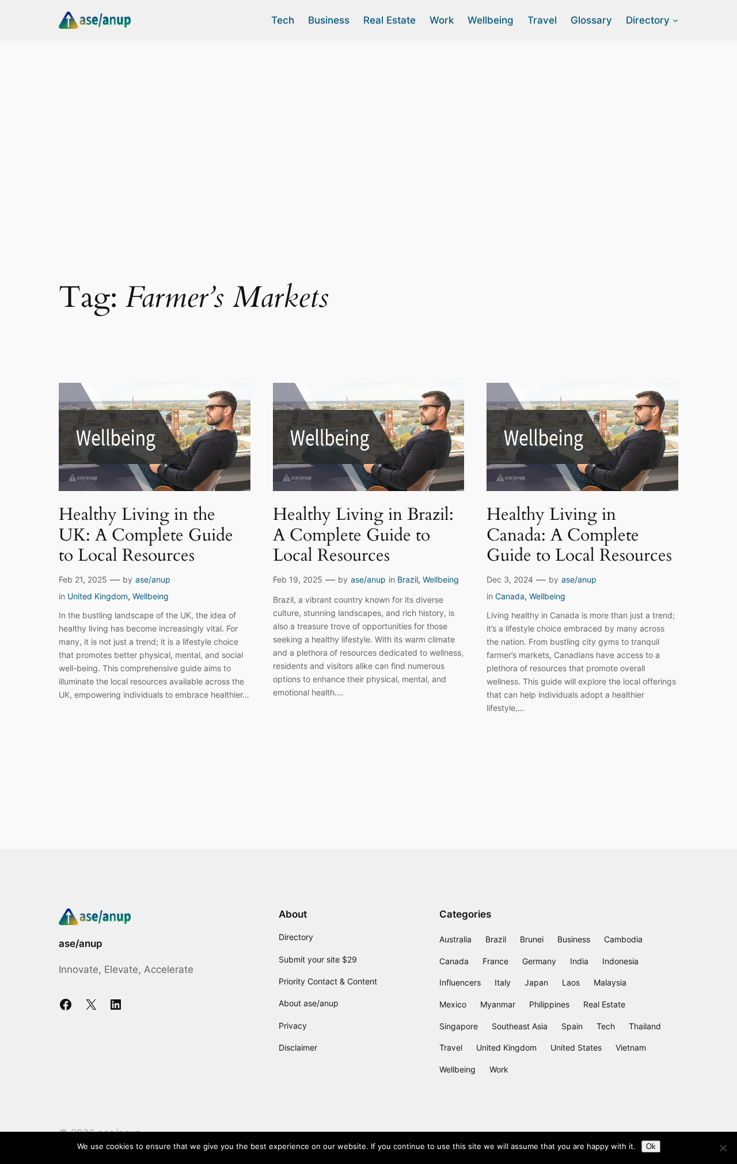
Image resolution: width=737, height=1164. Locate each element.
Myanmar (497, 1004)
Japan (536, 982)
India (579, 961)
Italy (503, 982)
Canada (510, 596)
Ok (651, 1146)
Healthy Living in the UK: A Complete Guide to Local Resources (146, 535)
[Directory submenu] (675, 20)
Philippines (549, 1004)
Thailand (645, 1026)
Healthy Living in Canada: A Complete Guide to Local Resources (579, 535)
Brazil (407, 579)
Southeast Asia (520, 1026)
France (495, 961)
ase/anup (152, 579)
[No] (722, 1148)
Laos (571, 982)
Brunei (532, 939)
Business (573, 939)
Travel (450, 1047)
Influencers (460, 982)
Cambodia (623, 939)
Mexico (452, 1004)
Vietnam (631, 1047)
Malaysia (610, 982)
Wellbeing (150, 596)
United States (576, 1047)
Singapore (458, 1026)
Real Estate (604, 1004)
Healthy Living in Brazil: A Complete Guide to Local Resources (363, 535)
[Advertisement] (368, 131)
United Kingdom (97, 596)
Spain (572, 1026)
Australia (455, 939)
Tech (606, 1026)
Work (498, 1069)
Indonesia (620, 961)
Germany (539, 961)
